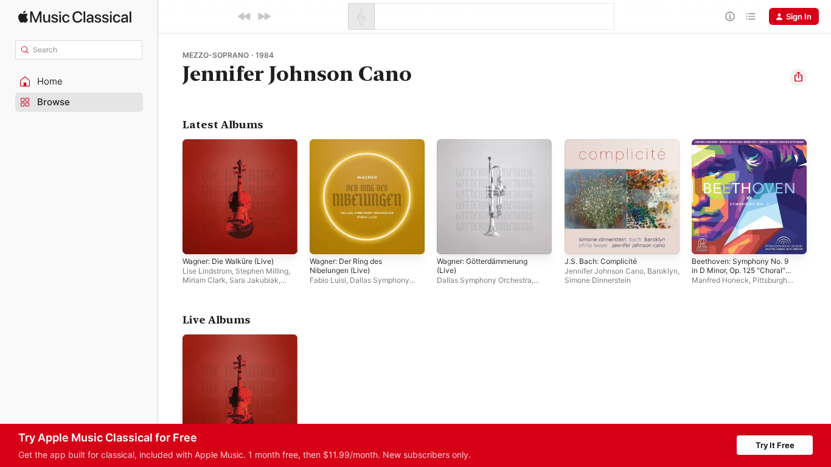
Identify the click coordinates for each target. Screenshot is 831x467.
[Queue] (750, 16)
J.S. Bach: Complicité (604, 144)
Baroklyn (662, 270)
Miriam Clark (204, 280)
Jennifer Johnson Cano (604, 270)
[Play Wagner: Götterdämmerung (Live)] (452, 239)
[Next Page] (818, 197)
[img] (74, 16)
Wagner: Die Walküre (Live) (233, 144)
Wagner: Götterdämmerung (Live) (488, 149)
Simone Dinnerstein (598, 280)
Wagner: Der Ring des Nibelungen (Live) (351, 149)
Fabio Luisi (328, 280)
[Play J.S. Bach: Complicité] (580, 239)
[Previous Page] (170, 197)
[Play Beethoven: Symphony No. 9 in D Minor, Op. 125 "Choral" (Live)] (707, 239)
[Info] (730, 16)
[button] (79, 81)
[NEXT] (264, 16)
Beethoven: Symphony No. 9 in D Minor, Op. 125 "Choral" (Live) (746, 153)
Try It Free (775, 445)
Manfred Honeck (720, 280)
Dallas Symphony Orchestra (484, 280)
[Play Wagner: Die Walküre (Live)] (198, 239)
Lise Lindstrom (207, 270)
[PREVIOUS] (244, 16)
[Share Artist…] (798, 77)
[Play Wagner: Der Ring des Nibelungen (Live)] (325, 239)
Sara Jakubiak (254, 280)
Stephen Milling (261, 270)
